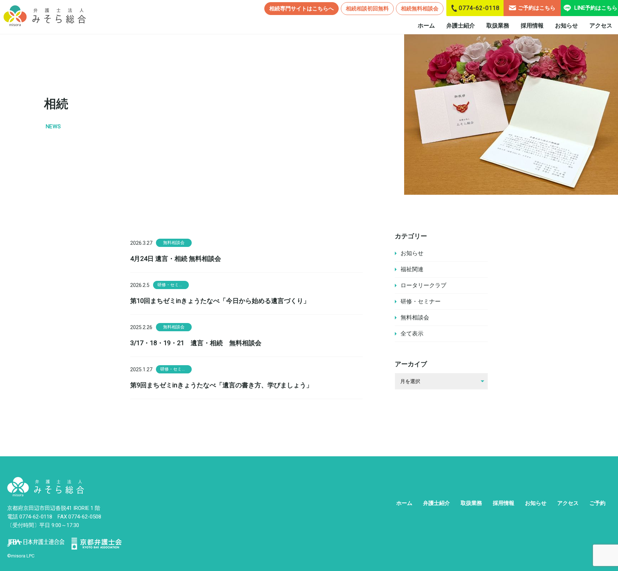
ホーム (426, 25)
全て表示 (412, 333)
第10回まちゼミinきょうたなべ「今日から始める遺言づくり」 (220, 300)
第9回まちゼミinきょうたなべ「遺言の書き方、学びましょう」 (221, 385)
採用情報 (532, 25)
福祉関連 (412, 269)
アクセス (600, 25)
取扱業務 (497, 25)
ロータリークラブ (423, 285)
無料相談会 (415, 317)
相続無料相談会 (419, 8)
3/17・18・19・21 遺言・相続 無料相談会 (195, 343)
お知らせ (566, 25)
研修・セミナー (421, 301)
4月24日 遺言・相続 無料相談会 (175, 258)
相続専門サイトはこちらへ (301, 8)
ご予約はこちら (536, 8)
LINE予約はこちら (595, 8)
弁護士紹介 (460, 25)
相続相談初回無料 (367, 8)
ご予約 (597, 503)
